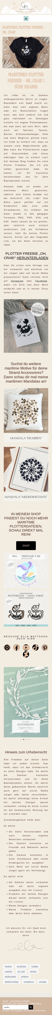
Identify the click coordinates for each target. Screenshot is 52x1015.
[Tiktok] (35, 647)
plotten (33, 971)
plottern (25, 976)
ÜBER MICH (35, 1004)
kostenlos (21, 966)
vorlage (42, 981)
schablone (29, 981)
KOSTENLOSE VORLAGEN (15, 1004)
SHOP (5, 1001)
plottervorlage (12, 981)
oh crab (21, 971)
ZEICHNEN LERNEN (20, 1001)
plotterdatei (10, 976)
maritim (8, 971)
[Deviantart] (26, 654)
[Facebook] (16, 647)
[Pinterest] (45, 647)
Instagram (17, 281)
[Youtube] (26, 647)
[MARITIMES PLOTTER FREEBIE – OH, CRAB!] (26, 52)
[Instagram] (7, 647)
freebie (8, 966)
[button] (26, 18)
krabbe (34, 966)
